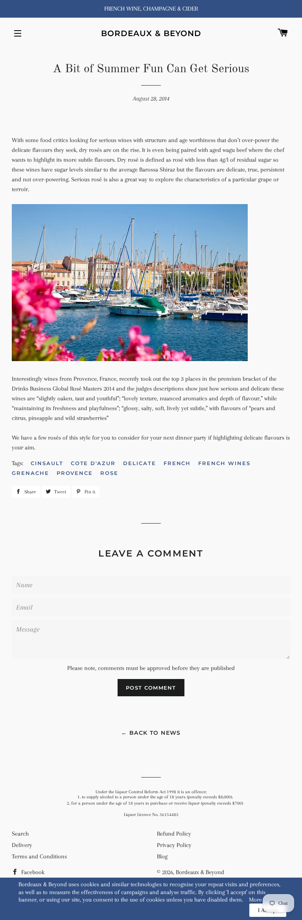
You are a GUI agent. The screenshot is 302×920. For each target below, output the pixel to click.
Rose (109, 473)
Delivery (22, 845)
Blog (162, 856)
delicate (139, 463)
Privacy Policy (174, 845)
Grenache (30, 473)
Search (20, 833)
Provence (75, 473)
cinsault (47, 463)
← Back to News (151, 732)
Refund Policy (174, 833)
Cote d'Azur (93, 463)
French (177, 463)
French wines (224, 463)
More (255, 899)
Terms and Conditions (39, 856)
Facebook (32, 872)
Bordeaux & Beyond (151, 33)
